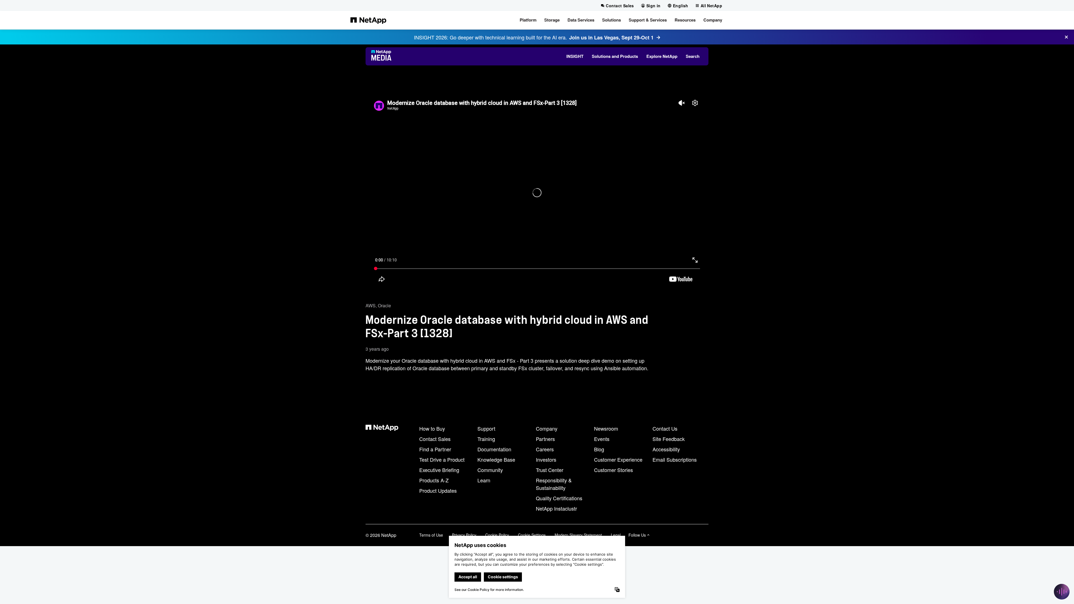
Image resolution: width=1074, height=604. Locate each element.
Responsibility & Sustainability (554, 483)
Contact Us (665, 428)
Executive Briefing (439, 469)
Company (546, 428)
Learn (483, 480)
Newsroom (606, 428)
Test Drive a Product (442, 459)
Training (486, 438)
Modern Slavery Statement (578, 535)
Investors (546, 459)
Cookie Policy (497, 535)
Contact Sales (435, 438)
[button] (528, 20)
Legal (616, 535)
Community (490, 469)
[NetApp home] (368, 20)
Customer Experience (618, 459)
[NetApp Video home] (383, 56)
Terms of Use (431, 535)
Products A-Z (434, 480)
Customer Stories (613, 469)
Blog (599, 449)
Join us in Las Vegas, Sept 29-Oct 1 (611, 37)
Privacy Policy (464, 535)
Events (601, 438)
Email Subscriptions (675, 459)
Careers (545, 449)
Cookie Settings (532, 535)
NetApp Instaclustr (556, 508)
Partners (545, 438)
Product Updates (438, 490)
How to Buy (432, 428)
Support (486, 428)
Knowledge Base (496, 459)
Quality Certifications (559, 498)
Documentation (494, 449)
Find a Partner (435, 449)
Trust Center (549, 469)
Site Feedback (669, 438)
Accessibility (666, 449)
